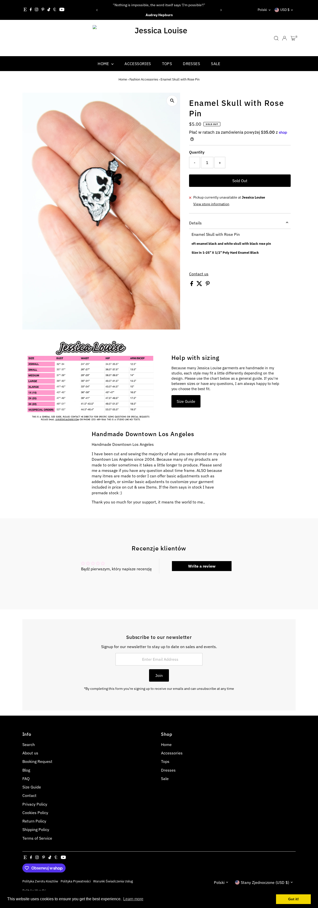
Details (195, 222)
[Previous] (97, 10)
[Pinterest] (42, 10)
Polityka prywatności (76, 881)
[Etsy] (25, 10)
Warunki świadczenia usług (113, 881)
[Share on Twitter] (200, 284)
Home (104, 63)
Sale (215, 63)
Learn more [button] (133, 899)
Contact (29, 795)
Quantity (196, 152)
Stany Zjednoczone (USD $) (265, 882)
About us (30, 752)
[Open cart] (293, 38)
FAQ (26, 778)
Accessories (137, 63)
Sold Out (239, 180)
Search (28, 744)
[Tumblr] (54, 10)
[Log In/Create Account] (284, 38)
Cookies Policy (35, 812)
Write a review (201, 566)
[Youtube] (62, 10)
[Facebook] (31, 10)
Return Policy (34, 821)
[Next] (220, 10)
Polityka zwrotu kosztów (40, 881)
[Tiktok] (48, 10)
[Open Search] (276, 38)
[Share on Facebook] (192, 284)
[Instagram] (37, 10)
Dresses (191, 63)
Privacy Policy (34, 804)
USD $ (284, 9)
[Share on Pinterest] (208, 284)
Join (159, 675)
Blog (26, 770)
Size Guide (186, 401)
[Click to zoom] (172, 100)
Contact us (198, 274)
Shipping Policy (35, 829)
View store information (211, 204)
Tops (167, 63)
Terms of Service (37, 838)
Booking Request (37, 761)
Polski (262, 9)
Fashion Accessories (143, 79)
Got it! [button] (293, 899)
